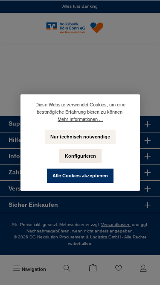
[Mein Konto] (143, 269)
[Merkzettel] (118, 269)
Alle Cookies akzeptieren (80, 175)
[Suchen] (67, 269)
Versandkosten (116, 224)
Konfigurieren (80, 155)
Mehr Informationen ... (80, 118)
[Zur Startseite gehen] (80, 28)
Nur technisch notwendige (80, 136)
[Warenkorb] (92, 269)
